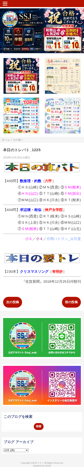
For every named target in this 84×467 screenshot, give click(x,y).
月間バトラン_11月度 (63, 239)
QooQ (48, 465)
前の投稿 (71, 302)
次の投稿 (12, 302)
